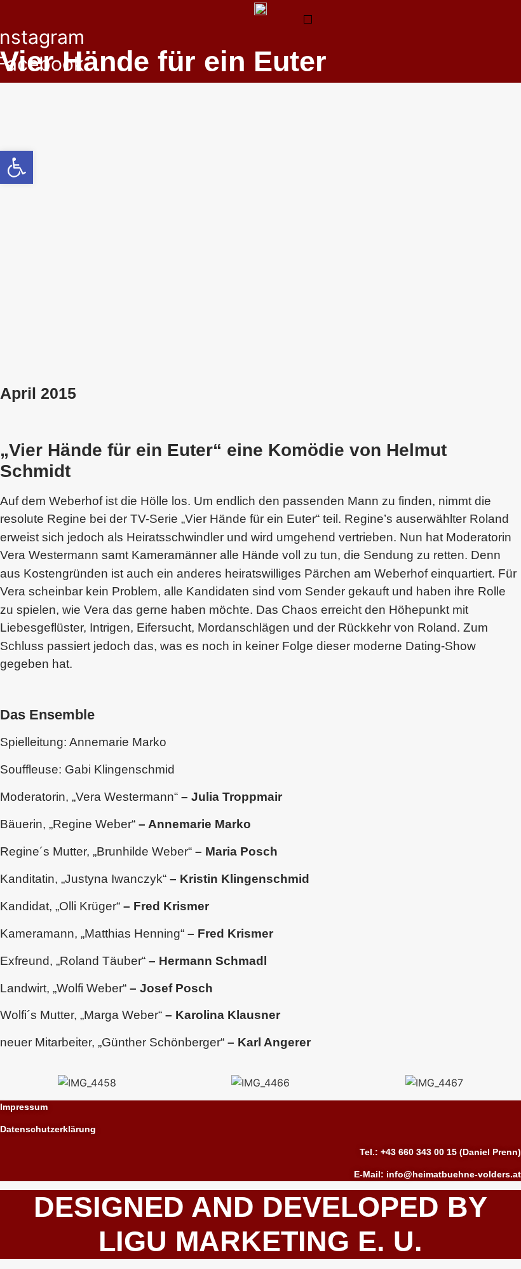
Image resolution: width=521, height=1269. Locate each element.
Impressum (24, 1107)
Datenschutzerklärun (45, 1129)
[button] (308, 19)
